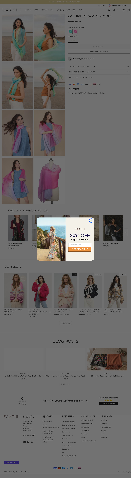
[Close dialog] (91, 220)
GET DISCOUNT (80, 249)
